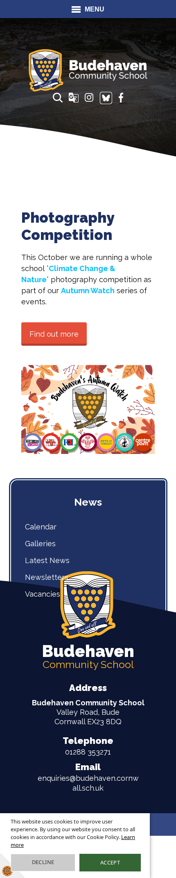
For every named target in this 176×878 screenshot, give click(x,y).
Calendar (40, 526)
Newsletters (46, 577)
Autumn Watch (88, 290)
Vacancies (42, 594)
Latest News (47, 560)
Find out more (54, 334)
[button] (58, 98)
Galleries (40, 543)
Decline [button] (43, 862)
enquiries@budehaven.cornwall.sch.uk (88, 777)
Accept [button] (110, 862)
